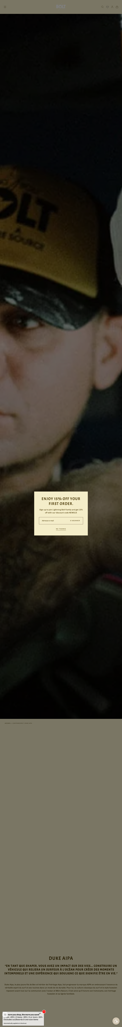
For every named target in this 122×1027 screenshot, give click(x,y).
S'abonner (75, 520)
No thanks (61, 529)
